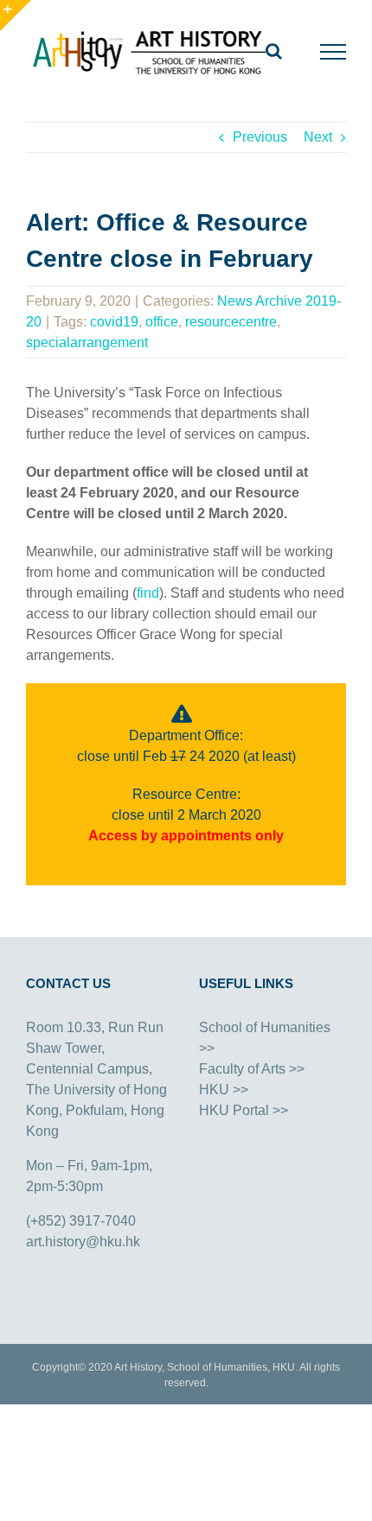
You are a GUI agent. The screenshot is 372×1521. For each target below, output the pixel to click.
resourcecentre (231, 321)
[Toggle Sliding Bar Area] (15, 15)
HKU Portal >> (243, 1110)
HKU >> (223, 1089)
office (161, 321)
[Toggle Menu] (333, 52)
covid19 (114, 321)
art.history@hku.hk (83, 1241)
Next (318, 137)
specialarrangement (87, 342)
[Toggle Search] (274, 51)
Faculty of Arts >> (252, 1069)
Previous (260, 137)
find (148, 593)
